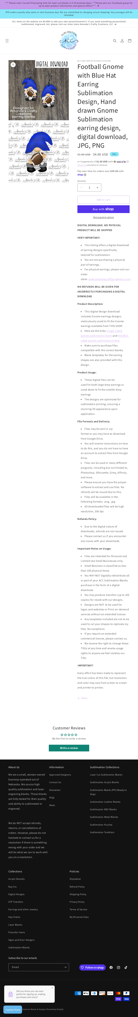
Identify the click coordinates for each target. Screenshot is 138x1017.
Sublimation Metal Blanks (104, 816)
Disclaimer (55, 790)
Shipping (81, 165)
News (52, 805)
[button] (7, 40)
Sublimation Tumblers (102, 832)
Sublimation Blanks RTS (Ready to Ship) (108, 792)
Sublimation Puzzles (101, 824)
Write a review (69, 748)
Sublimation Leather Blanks (105, 801)
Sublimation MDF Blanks (103, 809)
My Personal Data (79, 916)
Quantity (81, 181)
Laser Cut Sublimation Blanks (106, 774)
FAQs (52, 797)
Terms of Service (78, 909)
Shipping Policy (78, 894)
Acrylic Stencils (16, 878)
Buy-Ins (12, 886)
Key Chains (14, 916)
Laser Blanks (15, 924)
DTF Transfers (15, 901)
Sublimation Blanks (19, 947)
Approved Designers (60, 774)
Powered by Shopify (55, 1009)
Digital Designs (16, 894)
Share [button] (84, 698)
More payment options (103, 217)
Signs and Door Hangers (21, 939)
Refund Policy (77, 886)
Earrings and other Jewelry (23, 909)
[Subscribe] (65, 967)
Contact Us (55, 782)
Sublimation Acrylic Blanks (104, 782)
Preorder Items (16, 932)
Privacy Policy (77, 901)
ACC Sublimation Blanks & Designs (30, 1009)
